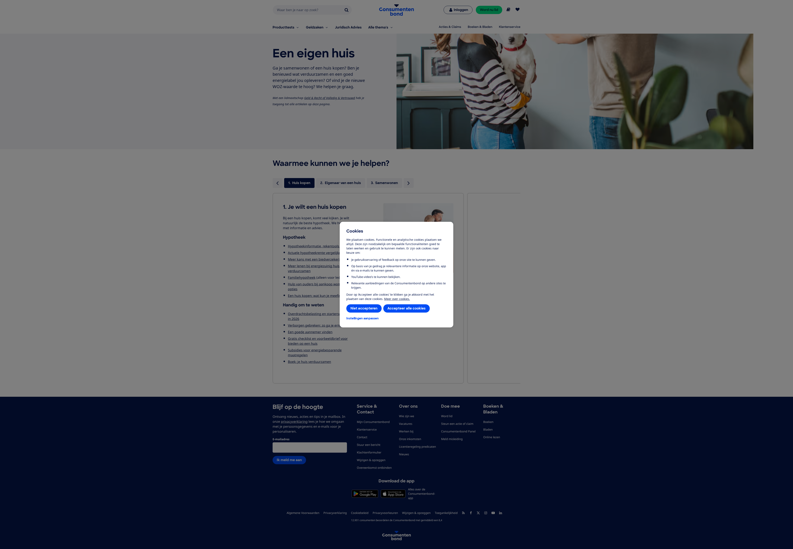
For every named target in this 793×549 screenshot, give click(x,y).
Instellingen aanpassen (362, 318)
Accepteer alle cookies (406, 308)
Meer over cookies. (397, 299)
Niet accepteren (364, 308)
